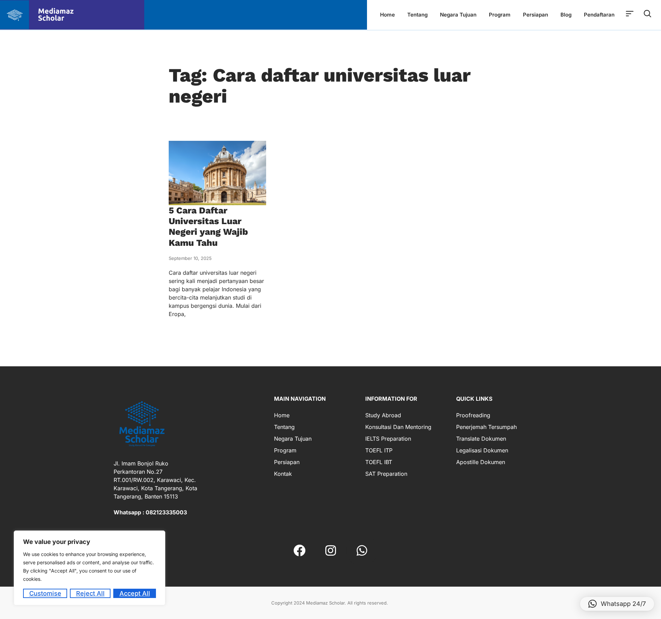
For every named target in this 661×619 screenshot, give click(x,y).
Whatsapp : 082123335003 (150, 512)
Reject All (90, 593)
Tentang (417, 14)
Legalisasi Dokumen (482, 450)
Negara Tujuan (458, 14)
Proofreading (473, 415)
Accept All (134, 593)
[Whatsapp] (362, 550)
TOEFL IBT (378, 462)
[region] (89, 568)
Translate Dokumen (481, 438)
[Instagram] (330, 550)
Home (387, 14)
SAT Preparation (386, 473)
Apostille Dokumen (480, 462)
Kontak (283, 473)
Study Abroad (383, 415)
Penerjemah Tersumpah (486, 426)
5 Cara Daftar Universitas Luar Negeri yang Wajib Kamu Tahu (208, 226)
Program (500, 14)
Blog (565, 14)
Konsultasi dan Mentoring (398, 426)
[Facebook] (299, 550)
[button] (617, 604)
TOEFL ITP (378, 450)
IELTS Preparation (388, 438)
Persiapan (535, 14)
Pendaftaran (599, 14)
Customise (45, 593)
